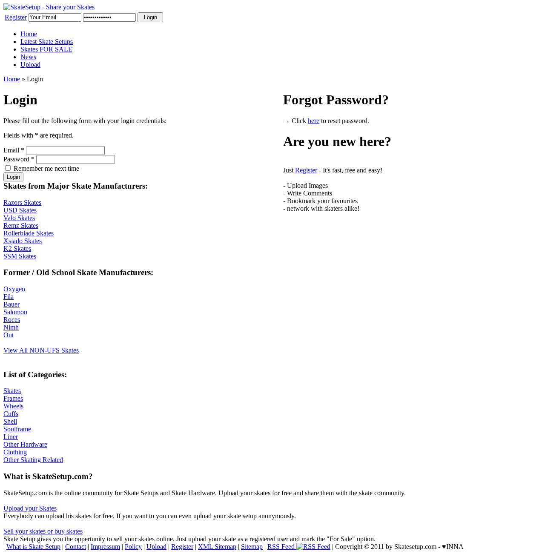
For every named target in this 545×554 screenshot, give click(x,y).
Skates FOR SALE (46, 49)
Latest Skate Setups (46, 41)
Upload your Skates (30, 508)
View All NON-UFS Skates (41, 350)
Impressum (105, 546)
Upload (30, 64)
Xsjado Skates (22, 240)
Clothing (15, 452)
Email (13, 150)
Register (16, 17)
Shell (10, 421)
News (28, 56)
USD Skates (20, 210)
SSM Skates (19, 256)
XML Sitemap (217, 546)
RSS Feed (281, 546)
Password (18, 159)
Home (28, 33)
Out (8, 335)
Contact (75, 546)
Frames (13, 398)
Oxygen (14, 289)
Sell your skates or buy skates (43, 531)
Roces (11, 319)
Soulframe (17, 429)
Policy (133, 546)
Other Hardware (25, 444)
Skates (12, 390)
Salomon (15, 312)
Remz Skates (20, 225)
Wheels (13, 406)
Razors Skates (22, 202)
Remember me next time (46, 168)
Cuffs (10, 413)
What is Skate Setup (33, 546)
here (313, 120)
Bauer (11, 304)
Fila (8, 296)
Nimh (11, 327)
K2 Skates (17, 248)
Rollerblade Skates (28, 233)
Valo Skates (19, 217)
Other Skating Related (33, 459)
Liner (10, 436)
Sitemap (252, 546)
